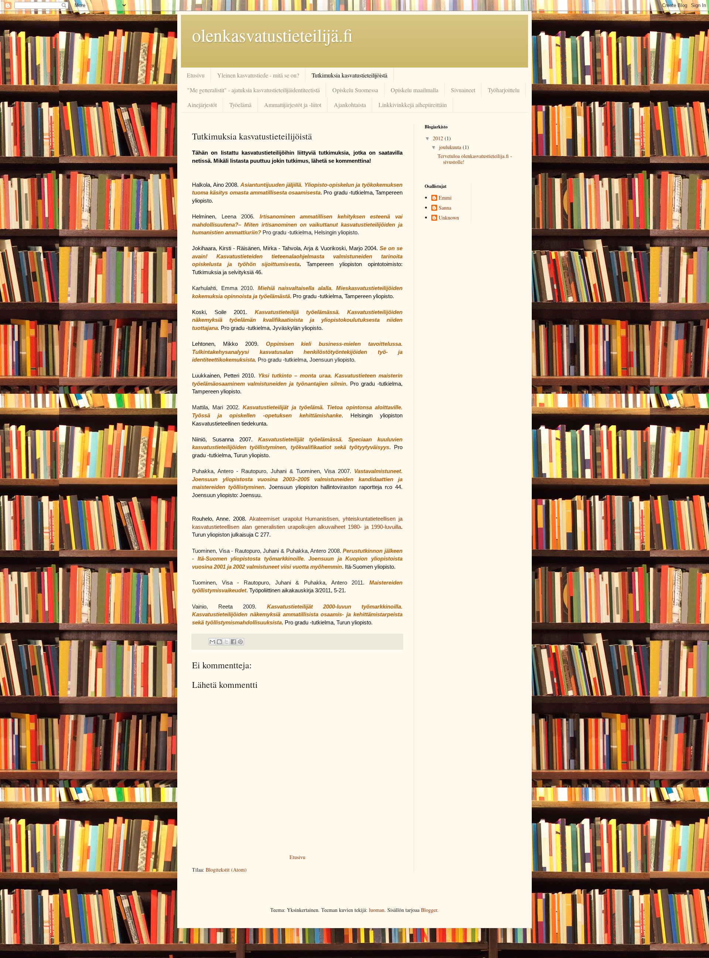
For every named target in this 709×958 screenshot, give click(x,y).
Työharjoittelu (504, 90)
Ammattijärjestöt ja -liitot (292, 104)
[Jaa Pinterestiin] (240, 641)
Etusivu (196, 75)
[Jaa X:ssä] (226, 641)
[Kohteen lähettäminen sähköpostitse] (212, 641)
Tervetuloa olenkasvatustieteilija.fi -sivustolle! (475, 159)
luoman (376, 909)
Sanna (445, 208)
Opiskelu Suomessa (355, 90)
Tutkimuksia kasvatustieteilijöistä (349, 75)
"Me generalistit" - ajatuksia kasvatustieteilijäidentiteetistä (253, 90)
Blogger (429, 909)
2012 (439, 138)
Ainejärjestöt (202, 104)
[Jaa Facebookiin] (233, 641)
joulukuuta (451, 147)
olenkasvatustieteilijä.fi (272, 34)
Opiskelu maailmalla (414, 90)
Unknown (449, 218)
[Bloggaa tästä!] (219, 641)
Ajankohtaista (350, 104)
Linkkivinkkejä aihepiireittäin (413, 104)
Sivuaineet (463, 90)
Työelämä (240, 104)
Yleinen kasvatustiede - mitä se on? (258, 75)
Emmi (445, 198)
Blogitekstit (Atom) (226, 869)
